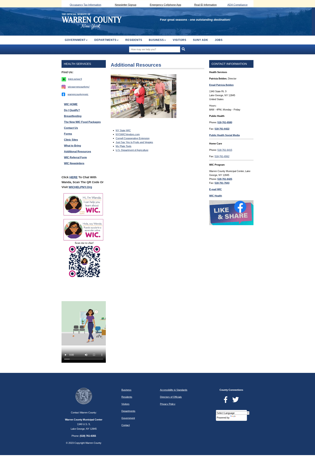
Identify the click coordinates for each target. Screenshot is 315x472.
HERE (73, 177)
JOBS (219, 40)
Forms (68, 133)
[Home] (92, 21)
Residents (126, 397)
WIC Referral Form (75, 157)
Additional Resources (77, 151)
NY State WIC (123, 130)
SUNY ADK (200, 40)
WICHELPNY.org (80, 187)
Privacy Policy (167, 404)
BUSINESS (156, 40)
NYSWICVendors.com (128, 134)
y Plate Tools (124, 146)
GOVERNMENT (75, 40)
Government (128, 418)
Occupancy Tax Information (85, 4)
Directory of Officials (171, 397)
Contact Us (71, 128)
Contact (125, 425)
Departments (128, 411)
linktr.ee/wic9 (75, 79)
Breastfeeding (73, 116)
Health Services (77, 63)
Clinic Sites (71, 139)
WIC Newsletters (74, 163)
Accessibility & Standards (173, 389)
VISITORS (179, 40)
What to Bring (72, 145)
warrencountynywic (78, 94)
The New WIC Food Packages (82, 122)
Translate (241, 417)
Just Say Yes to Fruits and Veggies (134, 142)
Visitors (125, 404)
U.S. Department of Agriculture (132, 150)
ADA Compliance (237, 4)
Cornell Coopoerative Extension (132, 138)
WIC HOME (71, 104)
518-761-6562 (222, 156)
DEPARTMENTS (105, 40)
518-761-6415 (224, 150)
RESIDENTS (133, 40)
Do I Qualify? (72, 110)
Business (126, 389)
